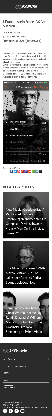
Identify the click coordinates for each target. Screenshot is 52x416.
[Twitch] (26, 171)
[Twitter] (15, 171)
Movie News (9, 41)
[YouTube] (22, 171)
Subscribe (8, 387)
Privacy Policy (42, 408)
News (21, 41)
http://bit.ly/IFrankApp (36, 74)
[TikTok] (40, 171)
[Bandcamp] (37, 171)
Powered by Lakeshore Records (18, 408)
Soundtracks (33, 41)
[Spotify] (33, 171)
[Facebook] (11, 171)
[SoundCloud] (29, 171)
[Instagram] (18, 171)
